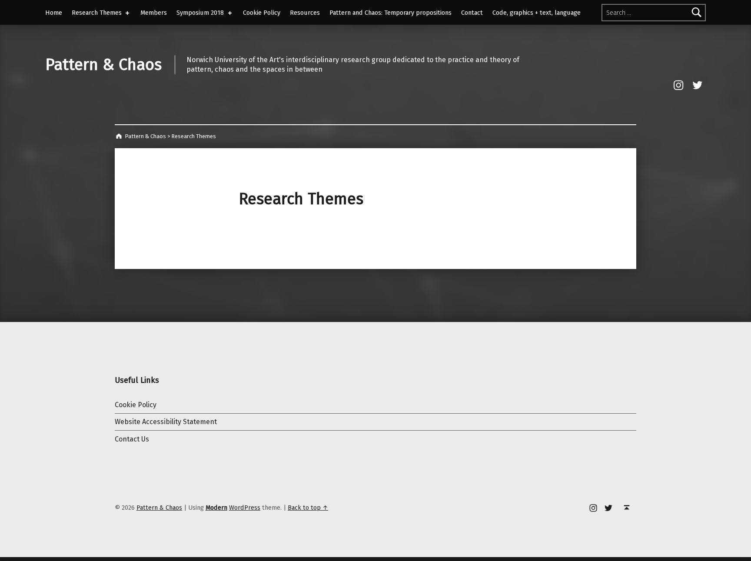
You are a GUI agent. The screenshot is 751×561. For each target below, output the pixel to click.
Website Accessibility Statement (166, 422)
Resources (305, 13)
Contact (472, 13)
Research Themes (97, 13)
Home (53, 13)
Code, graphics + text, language (536, 13)
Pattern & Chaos (103, 64)
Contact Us (132, 439)
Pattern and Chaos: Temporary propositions (390, 13)
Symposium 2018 (200, 13)
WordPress (244, 507)
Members (153, 13)
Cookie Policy (261, 13)
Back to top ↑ (308, 507)
